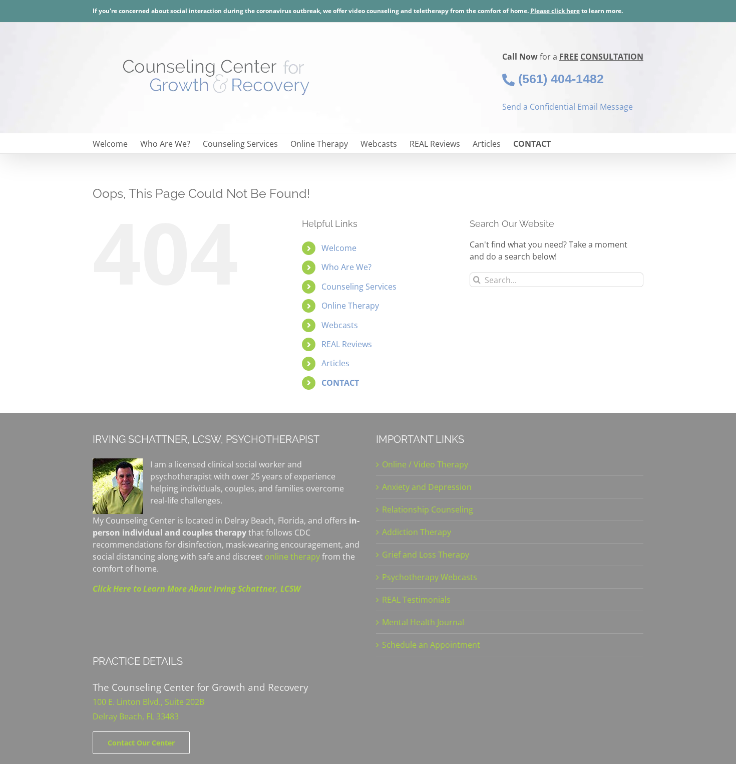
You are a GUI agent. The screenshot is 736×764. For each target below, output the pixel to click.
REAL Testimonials (416, 599)
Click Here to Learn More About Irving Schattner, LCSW (196, 588)
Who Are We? (346, 267)
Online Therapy (350, 305)
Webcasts (339, 325)
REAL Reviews (346, 344)
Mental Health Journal (423, 622)
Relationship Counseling (427, 509)
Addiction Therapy (416, 532)
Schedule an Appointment (431, 644)
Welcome (338, 247)
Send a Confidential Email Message (567, 106)
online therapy (292, 556)
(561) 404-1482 (559, 79)
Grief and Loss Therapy (425, 554)
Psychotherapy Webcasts (429, 577)
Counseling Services (359, 286)
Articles (335, 363)
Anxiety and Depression (427, 486)
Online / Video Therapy (425, 464)
